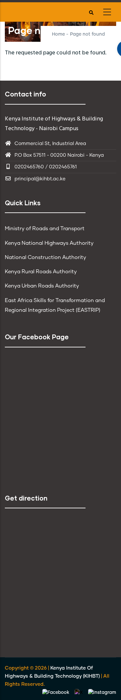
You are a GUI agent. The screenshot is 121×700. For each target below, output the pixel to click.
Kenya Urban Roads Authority (42, 285)
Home (58, 34)
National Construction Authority (45, 257)
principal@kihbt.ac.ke (40, 178)
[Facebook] (56, 692)
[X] (79, 692)
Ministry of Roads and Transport (45, 228)
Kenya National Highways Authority (49, 243)
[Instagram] (102, 692)
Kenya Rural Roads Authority (41, 271)
